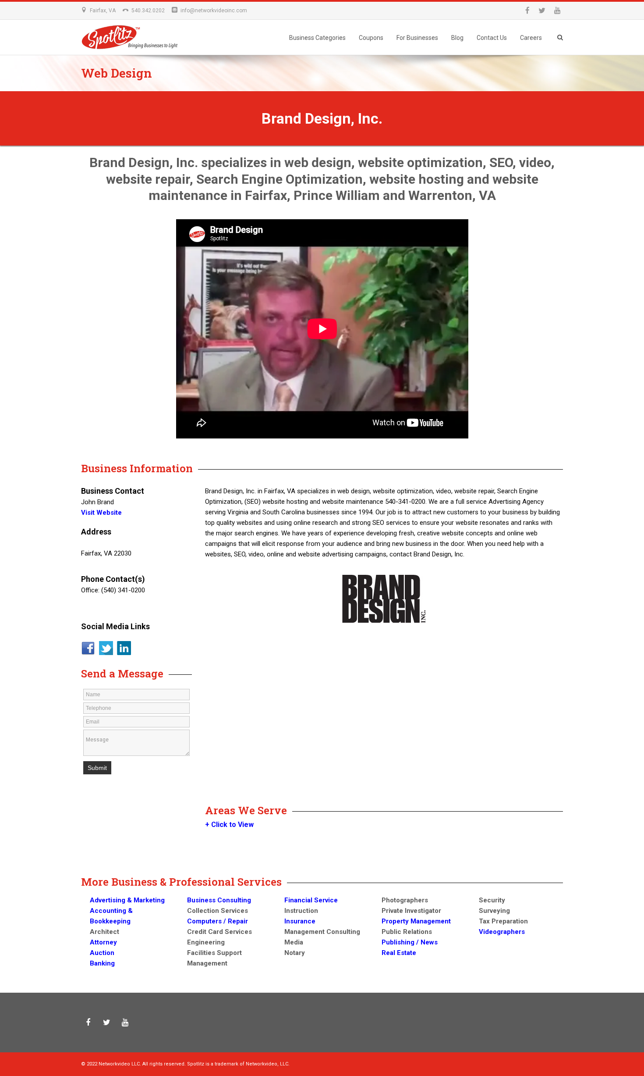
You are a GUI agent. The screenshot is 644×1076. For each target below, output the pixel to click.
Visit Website (101, 513)
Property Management (416, 921)
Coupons (371, 37)
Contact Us (492, 37)
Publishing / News (410, 942)
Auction (102, 953)
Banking (102, 963)
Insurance (299, 921)
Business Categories (317, 37)
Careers (531, 37)
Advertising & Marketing (127, 900)
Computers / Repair (217, 921)
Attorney (103, 942)
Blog (457, 37)
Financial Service (311, 900)
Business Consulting (219, 900)
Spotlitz (136, 40)
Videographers (502, 932)
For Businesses (417, 37)
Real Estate (399, 953)
